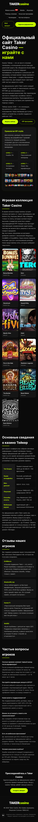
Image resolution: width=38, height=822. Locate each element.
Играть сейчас (10, 121)
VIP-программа (27, 121)
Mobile (22, 10)
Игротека (30, 10)
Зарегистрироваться (25, 24)
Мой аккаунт (7, 24)
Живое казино (10, 10)
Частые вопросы (24, 17)
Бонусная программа (26, 14)
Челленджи (12, 17)
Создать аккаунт (19, 790)
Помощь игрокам (11, 14)
